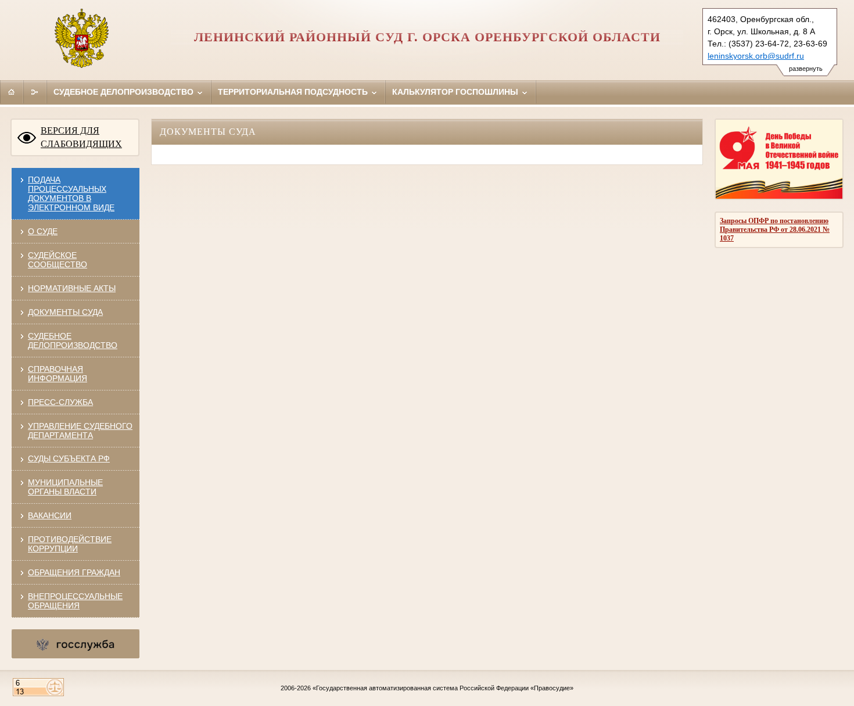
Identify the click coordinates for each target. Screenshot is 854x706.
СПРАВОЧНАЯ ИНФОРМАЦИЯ (57, 373)
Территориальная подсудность (294, 91)
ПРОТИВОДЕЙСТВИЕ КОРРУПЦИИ (70, 544)
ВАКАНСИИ (49, 515)
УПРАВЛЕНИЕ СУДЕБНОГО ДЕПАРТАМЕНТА (80, 430)
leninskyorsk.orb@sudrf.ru (756, 55)
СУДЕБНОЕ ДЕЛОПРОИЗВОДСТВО (72, 340)
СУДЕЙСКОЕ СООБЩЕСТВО (57, 259)
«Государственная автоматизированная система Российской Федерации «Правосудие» (443, 688)
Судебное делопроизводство (124, 91)
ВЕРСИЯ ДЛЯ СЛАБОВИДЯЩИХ (81, 137)
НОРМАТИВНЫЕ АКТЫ (72, 288)
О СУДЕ (43, 231)
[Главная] (11, 91)
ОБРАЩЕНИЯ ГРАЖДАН (74, 572)
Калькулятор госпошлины (456, 91)
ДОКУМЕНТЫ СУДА (65, 312)
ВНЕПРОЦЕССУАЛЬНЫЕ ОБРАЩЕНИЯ (75, 601)
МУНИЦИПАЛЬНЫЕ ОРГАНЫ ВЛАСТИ (65, 487)
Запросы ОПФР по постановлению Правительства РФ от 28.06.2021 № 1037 (775, 229)
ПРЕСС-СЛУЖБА (60, 402)
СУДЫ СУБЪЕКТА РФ (69, 458)
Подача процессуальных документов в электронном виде (71, 193)
